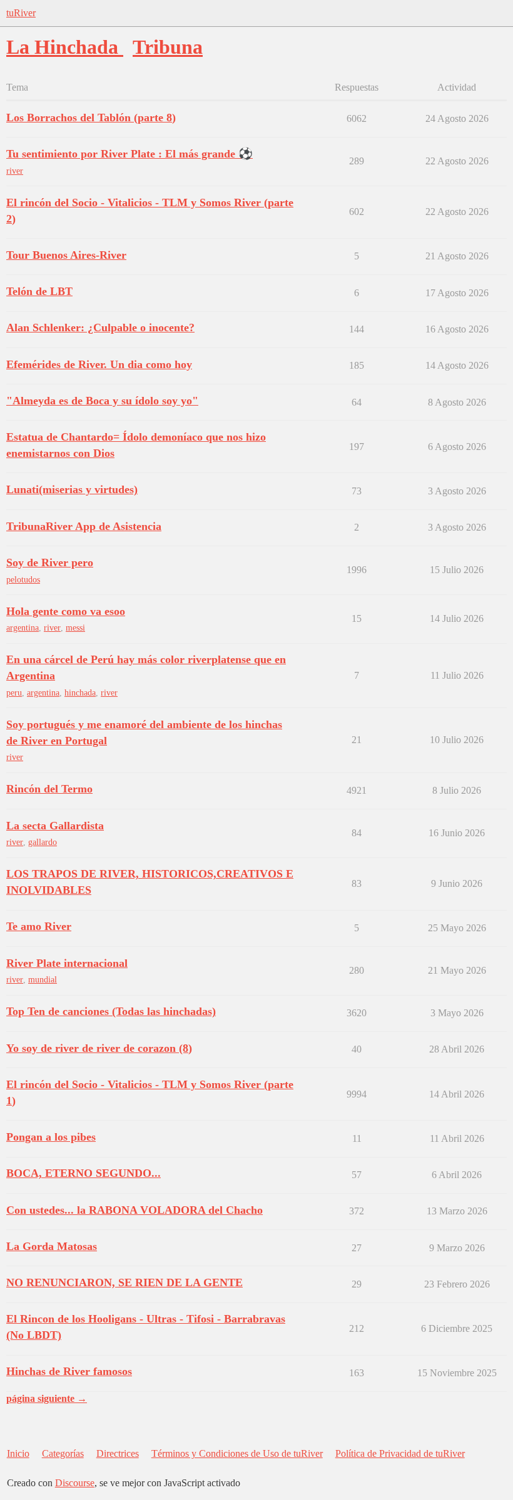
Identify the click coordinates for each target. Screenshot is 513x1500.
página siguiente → (46, 1398)
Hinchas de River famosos (69, 1371)
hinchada (80, 693)
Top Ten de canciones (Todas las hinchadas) (111, 1011)
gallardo (42, 842)
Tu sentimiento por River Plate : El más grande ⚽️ (129, 154)
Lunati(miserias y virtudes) (72, 489)
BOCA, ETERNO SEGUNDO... (83, 1173)
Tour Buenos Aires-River (66, 255)
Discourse (74, 1483)
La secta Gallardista (55, 825)
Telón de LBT (39, 291)
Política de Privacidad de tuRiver (400, 1453)
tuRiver (21, 13)
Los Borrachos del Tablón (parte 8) (91, 117)
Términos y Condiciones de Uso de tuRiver (237, 1453)
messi (75, 627)
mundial (42, 979)
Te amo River (38, 926)
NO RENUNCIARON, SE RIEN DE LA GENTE (124, 1282)
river (14, 171)
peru (14, 693)
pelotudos (23, 579)
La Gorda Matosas (51, 1246)
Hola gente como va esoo (65, 611)
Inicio (18, 1453)
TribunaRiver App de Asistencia (83, 526)
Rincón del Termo (49, 788)
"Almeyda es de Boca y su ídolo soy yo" (102, 400)
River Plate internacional (67, 963)
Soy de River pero (49, 562)
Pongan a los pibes (51, 1137)
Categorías (63, 1453)
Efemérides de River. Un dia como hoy (99, 364)
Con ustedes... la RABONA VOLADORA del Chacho (134, 1210)
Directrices (117, 1453)
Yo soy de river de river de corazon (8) (99, 1048)
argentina (22, 627)
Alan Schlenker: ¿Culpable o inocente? (100, 327)
